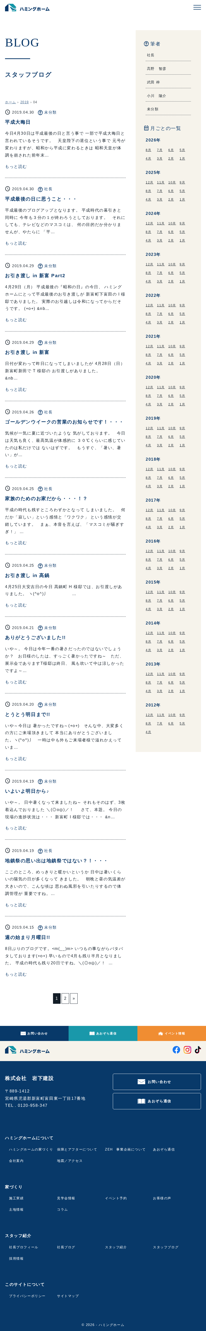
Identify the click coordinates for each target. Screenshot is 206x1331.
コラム (62, 1209)
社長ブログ (66, 1247)
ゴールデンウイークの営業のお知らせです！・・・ (64, 421)
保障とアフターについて (77, 1149)
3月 (160, 158)
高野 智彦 (157, 69)
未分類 (50, 112)
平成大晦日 (18, 122)
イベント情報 (175, 1033)
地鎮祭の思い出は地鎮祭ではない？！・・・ (57, 860)
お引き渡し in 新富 (27, 352)
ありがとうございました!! (35, 637)
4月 (148, 158)
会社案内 (16, 1161)
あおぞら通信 (106, 1033)
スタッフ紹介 (116, 1247)
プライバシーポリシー (27, 1296)
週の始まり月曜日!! (27, 937)
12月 (149, 182)
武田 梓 (153, 82)
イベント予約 (116, 1198)
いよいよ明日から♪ (27, 791)
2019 (24, 102)
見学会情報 (66, 1198)
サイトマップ (68, 1296)
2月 (171, 158)
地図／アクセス (70, 1161)
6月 (171, 150)
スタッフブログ (166, 1247)
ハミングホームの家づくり (31, 1149)
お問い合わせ (37, 1033)
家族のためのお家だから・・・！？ (46, 498)
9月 (182, 182)
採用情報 (16, 1258)
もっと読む (16, 166)
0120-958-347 (33, 1105)
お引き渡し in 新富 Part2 (35, 275)
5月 (182, 150)
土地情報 (16, 1209)
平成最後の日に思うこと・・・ (41, 199)
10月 (172, 182)
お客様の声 (162, 1198)
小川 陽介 (157, 96)
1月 (182, 158)
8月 (148, 150)
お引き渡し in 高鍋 (27, 575)
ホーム (10, 102)
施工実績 (16, 1198)
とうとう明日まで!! (27, 714)
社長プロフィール (23, 1247)
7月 (160, 150)
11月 (161, 182)
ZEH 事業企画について (125, 1149)
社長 (48, 189)
